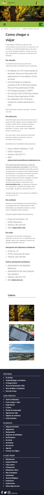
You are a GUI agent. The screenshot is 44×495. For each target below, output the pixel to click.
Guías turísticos (11, 418)
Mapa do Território (12, 427)
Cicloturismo (10, 467)
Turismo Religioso (12, 478)
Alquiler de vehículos (13, 416)
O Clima (8, 408)
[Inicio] (7, 2)
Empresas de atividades (14, 435)
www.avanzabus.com (13, 184)
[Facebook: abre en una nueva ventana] (2, 492)
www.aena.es (17, 280)
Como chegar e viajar (30, 29)
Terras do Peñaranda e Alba (15, 386)
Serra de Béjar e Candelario (15, 388)
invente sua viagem (12, 451)
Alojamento (10, 429)
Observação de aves (13, 486)
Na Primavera (10, 437)
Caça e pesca (10, 465)
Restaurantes (10, 432)
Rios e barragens (11, 473)
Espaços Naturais (11, 462)
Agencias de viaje (12, 413)
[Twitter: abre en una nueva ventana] (5, 492)
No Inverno (10, 445)
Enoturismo (10, 481)
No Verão (9, 440)
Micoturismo (10, 459)
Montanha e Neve (12, 470)
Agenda (8, 448)
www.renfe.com (18, 228)
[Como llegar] (22, 313)
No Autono (9, 443)
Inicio (6, 29)
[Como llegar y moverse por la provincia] (22, 333)
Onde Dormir (10, 405)
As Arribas (9, 378)
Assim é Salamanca (12, 400)
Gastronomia (10, 483)
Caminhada (10, 475)
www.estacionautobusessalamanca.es (24, 160)
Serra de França (11, 391)
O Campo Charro (11, 383)
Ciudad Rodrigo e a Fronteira (15, 380)
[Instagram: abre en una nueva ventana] (9, 492)
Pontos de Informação (13, 410)
